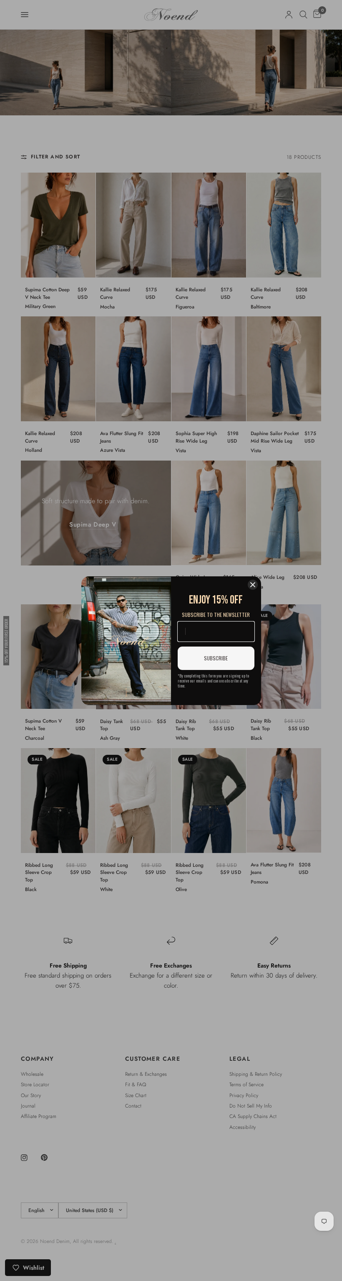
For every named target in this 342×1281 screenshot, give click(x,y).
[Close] (253, 585)
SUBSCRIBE (216, 658)
